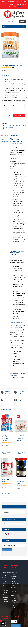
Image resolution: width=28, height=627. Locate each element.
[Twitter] (6, 534)
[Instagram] (8, 534)
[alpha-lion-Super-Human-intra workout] (14, 45)
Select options (4, 452)
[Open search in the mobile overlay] (14, 21)
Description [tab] (4, 135)
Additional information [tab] (4, 140)
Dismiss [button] (19, 7)
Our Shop (5, 590)
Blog (5, 592)
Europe (5, 595)
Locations (5, 597)
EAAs (17, 125)
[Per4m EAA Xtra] (7, 467)
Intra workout (9, 128)
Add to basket (19, 115)
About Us (5, 583)
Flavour (6, 106)
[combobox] (14, 524)
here (15, 375)
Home (5, 581)
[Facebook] (3, 534)
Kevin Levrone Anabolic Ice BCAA (21, 481)
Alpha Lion (12, 125)
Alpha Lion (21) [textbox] (13, 524)
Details (9, 452)
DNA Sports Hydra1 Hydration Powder (20, 437)
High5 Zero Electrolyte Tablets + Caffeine (5, 437)
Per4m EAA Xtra (5, 480)
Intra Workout (23, 125)
